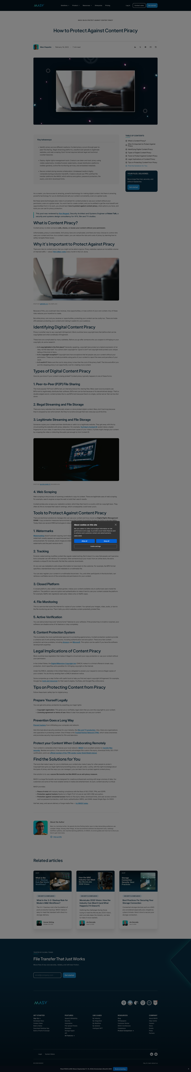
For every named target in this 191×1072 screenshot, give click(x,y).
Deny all (106, 541)
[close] (115, 524)
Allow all (84, 541)
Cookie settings (95, 546)
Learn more (78, 535)
